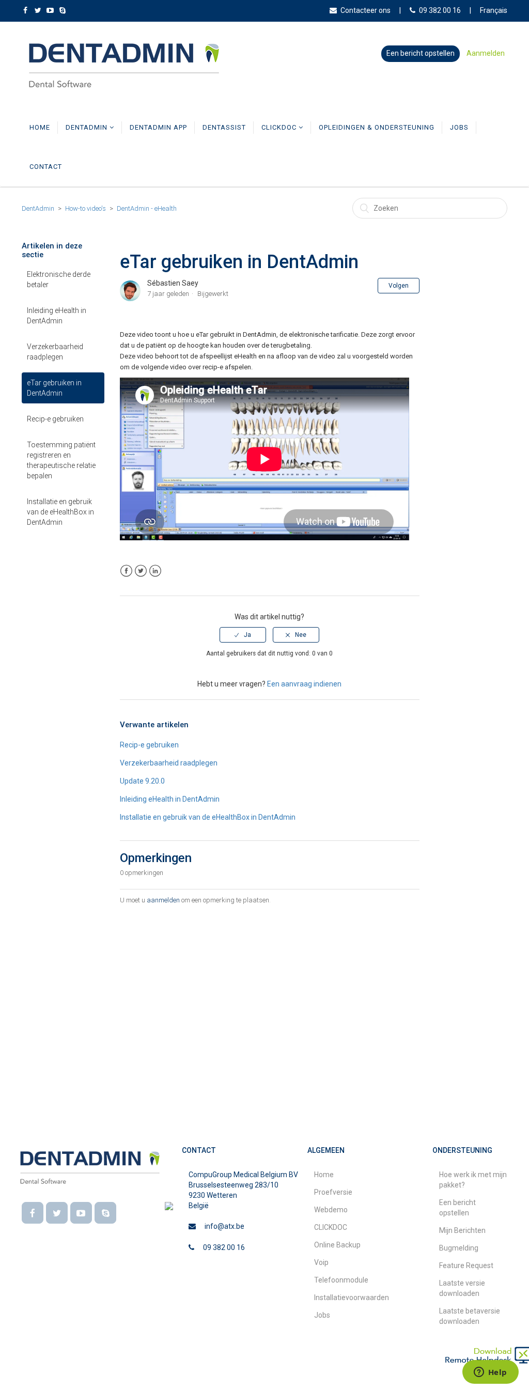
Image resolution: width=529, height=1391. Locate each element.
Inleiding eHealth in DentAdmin (56, 315)
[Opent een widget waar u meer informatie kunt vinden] (490, 1373)
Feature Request (466, 1265)
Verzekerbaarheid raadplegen (55, 351)
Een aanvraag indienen (304, 684)
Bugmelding (458, 1248)
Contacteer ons (365, 10)
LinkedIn (155, 571)
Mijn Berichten (462, 1230)
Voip (321, 1262)
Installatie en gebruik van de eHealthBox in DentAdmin (60, 511)
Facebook (126, 571)
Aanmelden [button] (485, 53)
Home (39, 127)
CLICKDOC (280, 127)
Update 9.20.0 (142, 781)
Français (493, 10)
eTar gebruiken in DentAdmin (54, 388)
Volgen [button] (398, 285)
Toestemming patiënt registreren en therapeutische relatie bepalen (61, 460)
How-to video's (85, 208)
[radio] (243, 635)
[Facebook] (32, 1213)
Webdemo (331, 1210)
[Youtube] (81, 1213)
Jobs (459, 127)
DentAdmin (88, 127)
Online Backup (337, 1245)
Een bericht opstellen (420, 53)
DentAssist (224, 127)
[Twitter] (57, 1213)
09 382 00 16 (440, 10)
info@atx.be (224, 1226)
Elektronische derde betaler (58, 279)
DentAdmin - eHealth (147, 208)
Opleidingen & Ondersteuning (376, 127)
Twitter (140, 571)
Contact (45, 166)
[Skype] (105, 1213)
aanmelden (163, 900)
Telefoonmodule (341, 1280)
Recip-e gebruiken (55, 419)
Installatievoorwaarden (351, 1297)
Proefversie (333, 1192)
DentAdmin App (158, 127)
